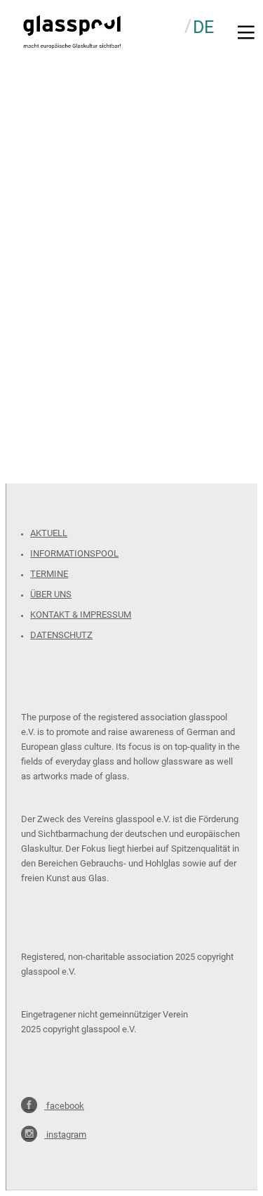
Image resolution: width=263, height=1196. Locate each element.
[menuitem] (203, 26)
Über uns (51, 594)
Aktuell (48, 533)
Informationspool (74, 553)
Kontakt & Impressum (80, 614)
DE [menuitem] (203, 27)
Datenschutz (61, 635)
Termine (49, 573)
